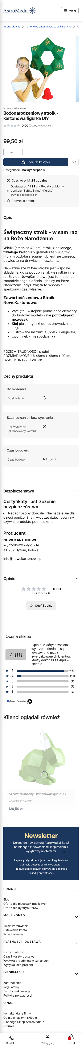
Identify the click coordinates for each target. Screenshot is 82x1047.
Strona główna (11, 26)
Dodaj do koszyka (38, 162)
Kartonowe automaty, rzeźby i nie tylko (48, 26)
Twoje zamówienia (15, 926)
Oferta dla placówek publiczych (25, 903)
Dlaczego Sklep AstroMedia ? (23, 1022)
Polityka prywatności (17, 995)
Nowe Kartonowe (14, 108)
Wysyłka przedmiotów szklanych (26, 960)
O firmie (8, 1026)
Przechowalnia (13, 934)
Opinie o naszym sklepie (20, 1017)
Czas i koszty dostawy (18, 956)
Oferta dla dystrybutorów (20, 908)
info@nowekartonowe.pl (22, 558)
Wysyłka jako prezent (18, 965)
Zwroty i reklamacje (16, 991)
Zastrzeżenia (12, 983)
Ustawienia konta (15, 930)
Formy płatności (14, 952)
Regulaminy (11, 987)
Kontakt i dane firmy (17, 1013)
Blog (6, 899)
